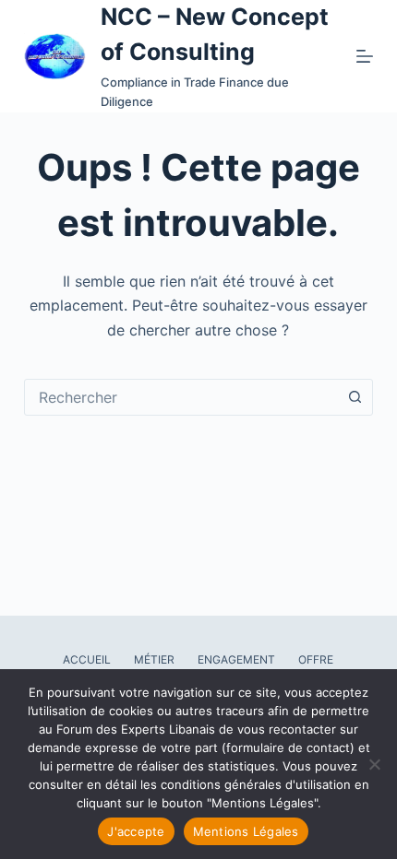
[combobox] (181, 397)
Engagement (236, 659)
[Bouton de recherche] (354, 397)
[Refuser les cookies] (374, 764)
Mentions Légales (246, 831)
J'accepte (135, 831)
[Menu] (364, 56)
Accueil (87, 659)
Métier (154, 659)
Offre (315, 659)
